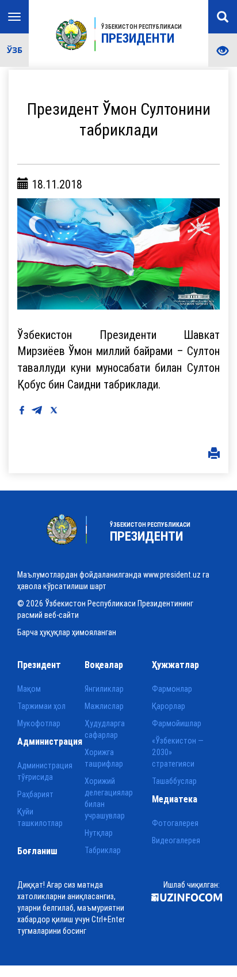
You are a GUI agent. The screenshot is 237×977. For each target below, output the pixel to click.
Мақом (29, 689)
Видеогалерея (176, 840)
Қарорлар (168, 706)
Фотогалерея (175, 823)
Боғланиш (37, 851)
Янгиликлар (104, 689)
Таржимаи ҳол (41, 706)
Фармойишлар (176, 723)
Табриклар (103, 850)
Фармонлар (172, 689)
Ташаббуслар (174, 781)
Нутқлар (99, 833)
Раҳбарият (35, 794)
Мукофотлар (38, 723)
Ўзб (14, 49)
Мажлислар (104, 706)
